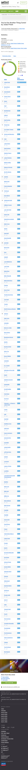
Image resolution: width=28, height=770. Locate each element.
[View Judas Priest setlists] (14, 664)
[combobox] (14, 6)
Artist (5, 79)
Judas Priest (22, 28)
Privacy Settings (5, 742)
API (2, 752)
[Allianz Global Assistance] (3, 764)
